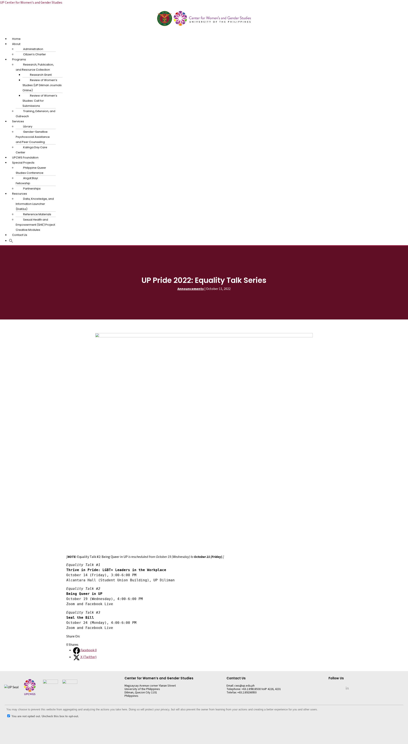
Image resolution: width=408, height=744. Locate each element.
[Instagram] (336, 688)
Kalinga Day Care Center (31, 149)
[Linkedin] (347, 688)
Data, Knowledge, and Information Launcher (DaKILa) (35, 204)
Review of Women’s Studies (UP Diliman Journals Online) (42, 85)
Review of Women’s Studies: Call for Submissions (40, 101)
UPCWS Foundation (25, 157)
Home (16, 39)
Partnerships (32, 189)
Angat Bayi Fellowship (27, 180)
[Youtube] (341, 688)
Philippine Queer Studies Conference (31, 170)
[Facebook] (331, 688)
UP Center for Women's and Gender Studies (31, 2)
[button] (204, 33)
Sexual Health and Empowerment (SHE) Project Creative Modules (35, 225)
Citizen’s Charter (34, 54)
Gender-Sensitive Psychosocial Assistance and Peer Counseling (33, 137)
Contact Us (19, 235)
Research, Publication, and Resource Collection (35, 67)
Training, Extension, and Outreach (35, 113)
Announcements (190, 288)
